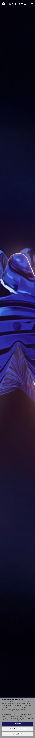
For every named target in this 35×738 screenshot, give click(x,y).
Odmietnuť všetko (17, 734)
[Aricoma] (17, 4)
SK (32, 4)
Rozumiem (17, 724)
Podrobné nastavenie (17, 729)
